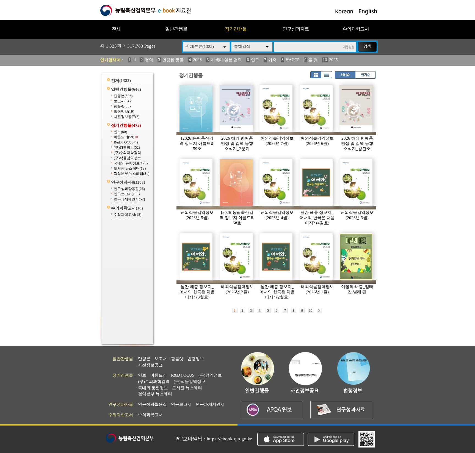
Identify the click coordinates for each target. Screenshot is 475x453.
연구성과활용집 (129, 189)
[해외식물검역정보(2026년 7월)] (276, 108)
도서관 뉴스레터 (130, 168)
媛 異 (313, 60)
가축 (272, 60)
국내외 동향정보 (131, 163)
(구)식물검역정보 (127, 158)
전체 (116, 29)
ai (134, 59)
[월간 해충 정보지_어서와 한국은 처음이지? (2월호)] (276, 256)
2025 (333, 59)
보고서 (122, 101)
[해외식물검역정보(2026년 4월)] (276, 182)
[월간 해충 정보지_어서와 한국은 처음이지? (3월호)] (196, 256)
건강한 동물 (173, 60)
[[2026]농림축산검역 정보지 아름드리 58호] (236, 182)
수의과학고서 (356, 29)
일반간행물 (176, 29)
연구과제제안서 (129, 199)
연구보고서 (127, 194)
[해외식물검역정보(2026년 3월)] (356, 182)
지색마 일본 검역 (226, 60)
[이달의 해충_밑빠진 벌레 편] (356, 256)
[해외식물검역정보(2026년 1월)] (316, 256)
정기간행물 (236, 29)
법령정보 (124, 111)
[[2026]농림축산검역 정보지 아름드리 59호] (196, 108)
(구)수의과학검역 (127, 153)
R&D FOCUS (126, 142)
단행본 (123, 96)
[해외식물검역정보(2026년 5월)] (196, 182)
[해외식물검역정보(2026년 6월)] (316, 108)
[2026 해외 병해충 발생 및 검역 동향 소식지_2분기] (236, 108)
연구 (255, 60)
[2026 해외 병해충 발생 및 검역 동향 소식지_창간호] (356, 108)
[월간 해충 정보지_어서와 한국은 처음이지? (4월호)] (316, 182)
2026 (197, 59)
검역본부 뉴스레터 (131, 174)
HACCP (292, 59)
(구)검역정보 (127, 147)
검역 (149, 60)
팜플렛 (122, 106)
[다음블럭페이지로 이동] (319, 311)
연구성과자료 (296, 29)
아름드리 (124, 137)
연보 (120, 132)
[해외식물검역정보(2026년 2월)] (236, 256)
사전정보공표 (126, 117)
